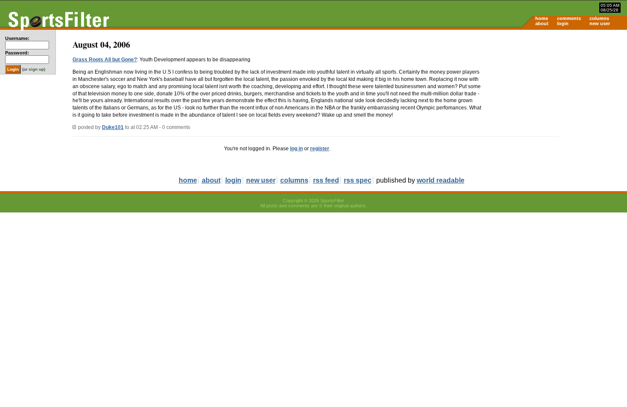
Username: (17, 38)
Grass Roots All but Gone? (105, 60)
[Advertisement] (554, 96)
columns (599, 18)
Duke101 (113, 127)
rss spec (358, 180)
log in (296, 149)
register (319, 149)
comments (569, 18)
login (563, 23)
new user (599, 23)
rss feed (326, 180)
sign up (36, 69)
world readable (440, 180)
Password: (17, 52)
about (542, 23)
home (541, 18)
